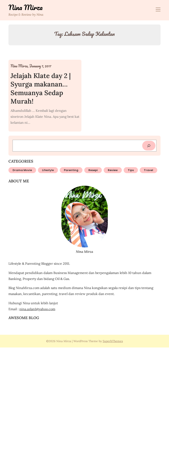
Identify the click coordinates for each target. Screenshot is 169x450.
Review (113, 170)
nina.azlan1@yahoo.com (37, 309)
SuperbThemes (113, 341)
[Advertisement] (84, 398)
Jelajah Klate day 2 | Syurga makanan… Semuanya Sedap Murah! (41, 88)
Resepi (93, 170)
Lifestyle (48, 170)
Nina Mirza (25, 7)
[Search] (148, 145)
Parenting (71, 170)
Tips (131, 170)
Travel (148, 170)
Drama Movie (22, 170)
